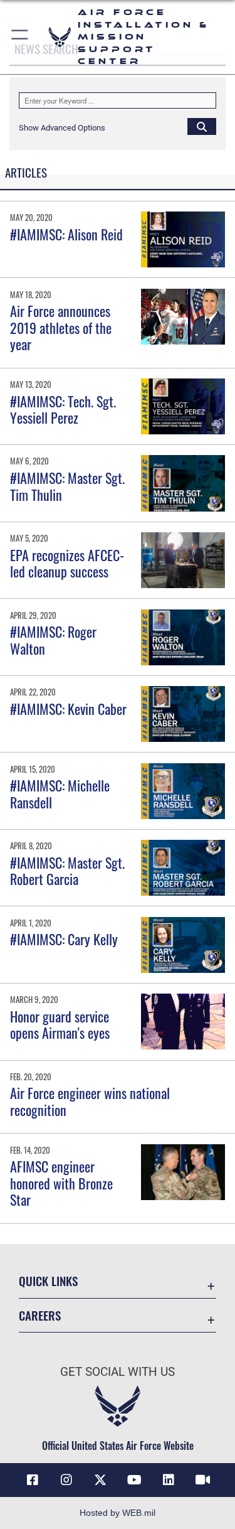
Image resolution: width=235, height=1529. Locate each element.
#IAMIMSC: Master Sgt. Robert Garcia (67, 870)
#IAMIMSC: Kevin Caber (68, 709)
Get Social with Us (117, 1372)
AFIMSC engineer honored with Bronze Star (61, 1183)
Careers (40, 1315)
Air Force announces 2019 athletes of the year (61, 327)
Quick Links (48, 1281)
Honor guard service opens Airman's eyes (60, 1024)
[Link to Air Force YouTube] (134, 1480)
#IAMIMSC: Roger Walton (53, 639)
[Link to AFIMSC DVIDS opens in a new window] (202, 1480)
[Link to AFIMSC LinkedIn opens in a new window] (168, 1480)
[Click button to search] (201, 126)
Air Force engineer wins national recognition (90, 1101)
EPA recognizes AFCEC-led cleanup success (67, 563)
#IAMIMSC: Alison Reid (66, 234)
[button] (20, 37)
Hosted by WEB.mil (117, 1513)
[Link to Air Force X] (100, 1480)
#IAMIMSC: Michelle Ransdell (60, 793)
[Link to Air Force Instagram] (66, 1480)
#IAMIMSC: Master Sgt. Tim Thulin (67, 486)
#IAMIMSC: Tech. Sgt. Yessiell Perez (63, 409)
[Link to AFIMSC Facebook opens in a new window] (32, 1480)
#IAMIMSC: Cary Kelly (64, 939)
